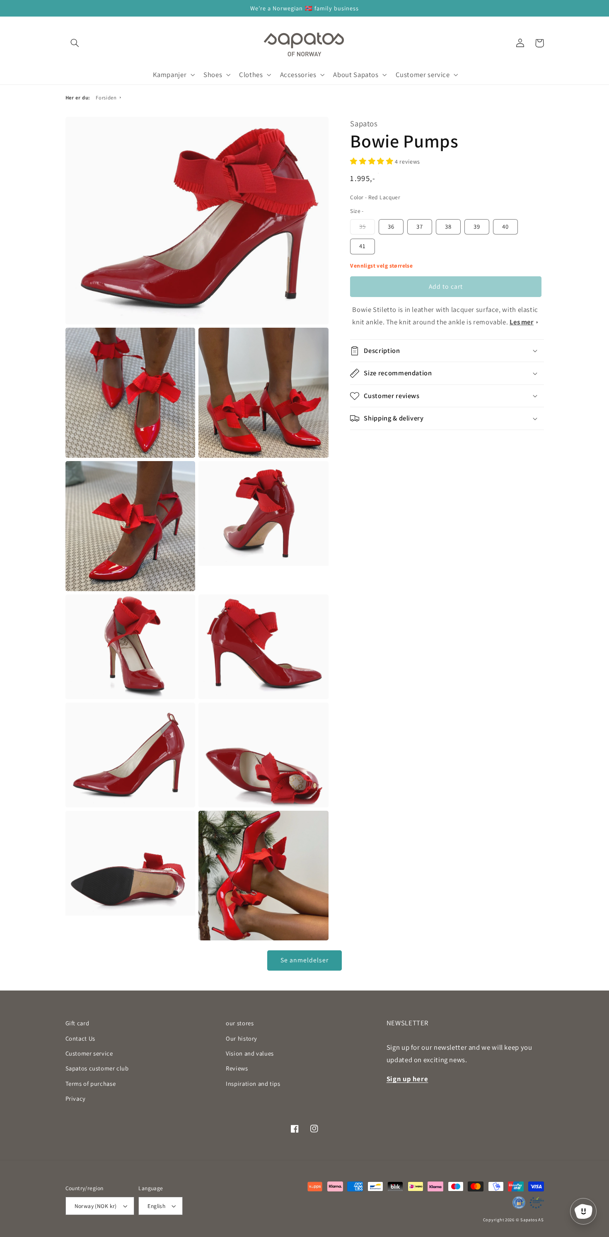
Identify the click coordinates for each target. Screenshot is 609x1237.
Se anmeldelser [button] (304, 960)
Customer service (89, 1053)
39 (477, 226)
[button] (75, 43)
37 (419, 226)
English (156, 1206)
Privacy (75, 1098)
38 (448, 226)
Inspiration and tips (253, 1083)
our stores (240, 1023)
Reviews (237, 1068)
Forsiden (106, 97)
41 (362, 246)
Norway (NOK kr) (96, 1206)
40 (505, 226)
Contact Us (80, 1038)
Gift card (77, 1023)
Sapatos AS (532, 1220)
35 (362, 226)
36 (391, 226)
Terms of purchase (90, 1083)
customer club (97, 1068)
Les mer (522, 321)
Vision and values (250, 1053)
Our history (241, 1038)
